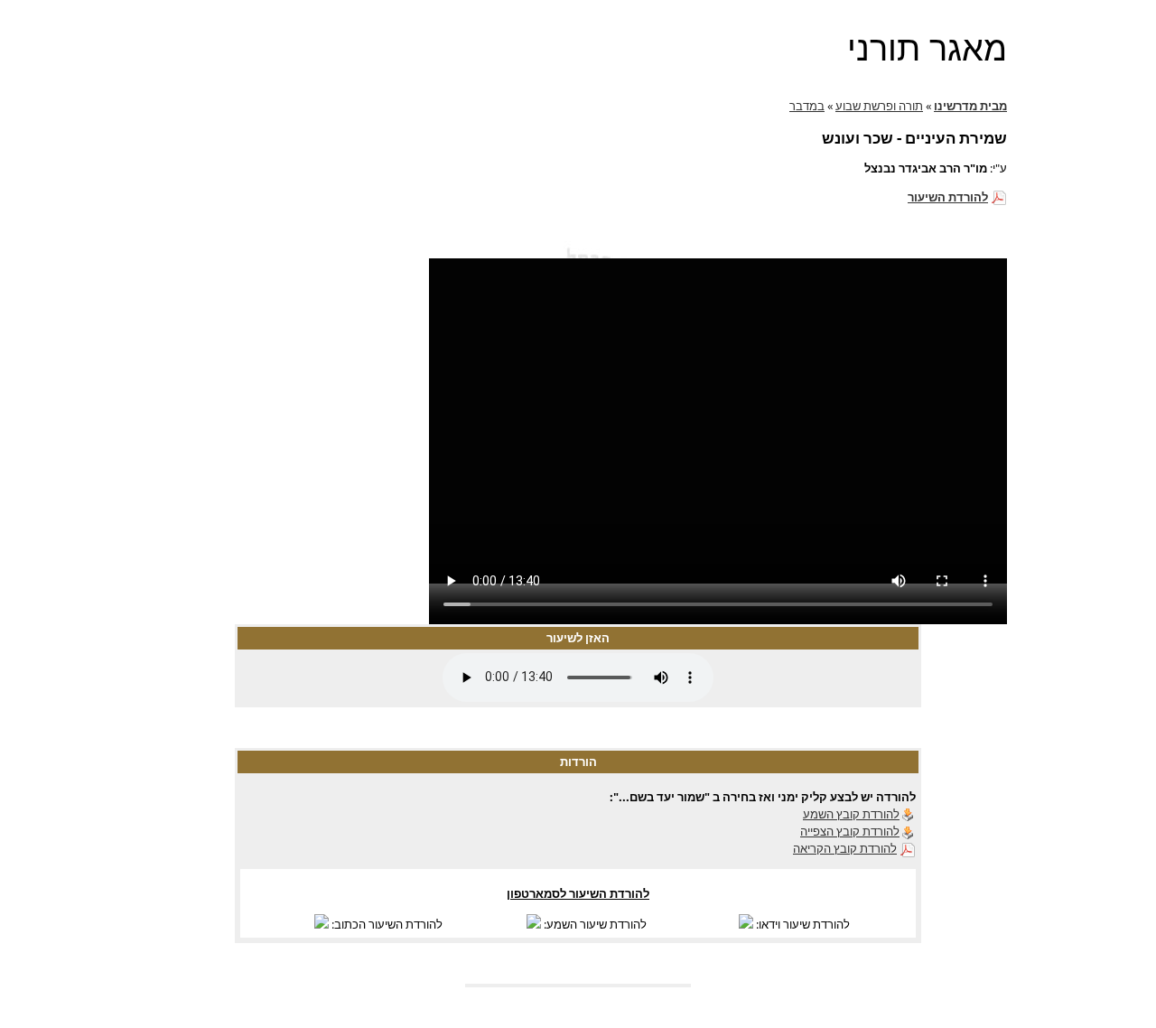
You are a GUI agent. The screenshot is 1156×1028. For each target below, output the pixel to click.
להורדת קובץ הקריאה (845, 848)
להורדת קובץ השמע (851, 814)
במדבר (807, 106)
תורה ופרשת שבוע (879, 106)
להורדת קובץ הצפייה (850, 831)
